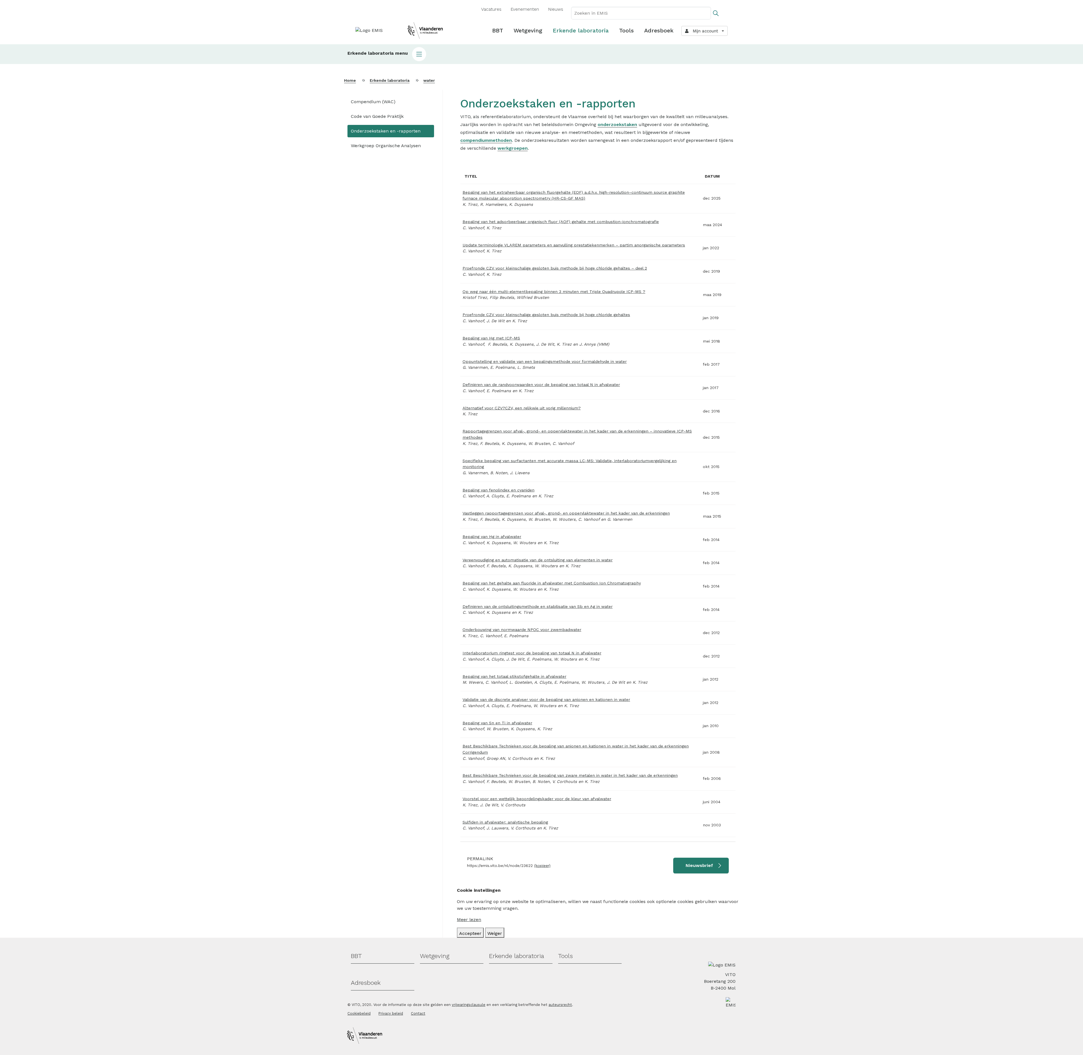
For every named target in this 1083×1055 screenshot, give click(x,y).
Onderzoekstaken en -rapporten (386, 131)
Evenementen (524, 9)
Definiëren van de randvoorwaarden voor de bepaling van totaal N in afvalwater (541, 384)
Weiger (494, 933)
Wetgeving (528, 30)
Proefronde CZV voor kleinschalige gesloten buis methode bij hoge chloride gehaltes (546, 314)
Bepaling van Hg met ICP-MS (491, 338)
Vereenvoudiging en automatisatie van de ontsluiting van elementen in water (538, 560)
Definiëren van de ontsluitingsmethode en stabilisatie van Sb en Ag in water (538, 606)
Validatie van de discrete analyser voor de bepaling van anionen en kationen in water (546, 699)
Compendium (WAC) (373, 101)
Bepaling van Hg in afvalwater (492, 536)
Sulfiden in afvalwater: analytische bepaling (505, 822)
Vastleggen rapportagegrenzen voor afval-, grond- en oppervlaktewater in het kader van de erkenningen (566, 513)
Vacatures (491, 9)
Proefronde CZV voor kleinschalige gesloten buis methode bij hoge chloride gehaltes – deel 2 (555, 268)
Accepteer (470, 933)
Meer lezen (469, 919)
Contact (418, 1013)
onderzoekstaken (617, 124)
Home (350, 80)
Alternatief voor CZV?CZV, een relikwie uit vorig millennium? (522, 408)
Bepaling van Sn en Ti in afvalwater (497, 723)
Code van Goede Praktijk (377, 116)
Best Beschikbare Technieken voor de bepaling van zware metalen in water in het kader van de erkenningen (570, 775)
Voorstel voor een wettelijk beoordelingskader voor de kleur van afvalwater (537, 798)
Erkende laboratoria (581, 30)
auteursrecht (560, 1005)
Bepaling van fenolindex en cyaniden (498, 490)
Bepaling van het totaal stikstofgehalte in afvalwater (514, 676)
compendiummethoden (486, 140)
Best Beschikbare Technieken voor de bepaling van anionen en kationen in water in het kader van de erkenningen (576, 746)
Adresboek (658, 30)
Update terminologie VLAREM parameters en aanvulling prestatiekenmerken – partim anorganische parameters (574, 245)
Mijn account (704, 31)
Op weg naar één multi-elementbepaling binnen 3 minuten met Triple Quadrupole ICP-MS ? (554, 291)
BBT (497, 30)
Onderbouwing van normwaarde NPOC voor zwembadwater (522, 629)
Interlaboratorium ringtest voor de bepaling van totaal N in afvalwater (532, 653)
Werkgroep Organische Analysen (386, 145)
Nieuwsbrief (699, 865)
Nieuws (555, 9)
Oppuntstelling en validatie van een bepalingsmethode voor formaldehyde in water (545, 361)
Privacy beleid (390, 1013)
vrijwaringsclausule (468, 1005)
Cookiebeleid (359, 1013)
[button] (541, 54)
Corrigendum (475, 752)
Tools (626, 30)
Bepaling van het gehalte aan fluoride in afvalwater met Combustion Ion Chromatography (552, 583)
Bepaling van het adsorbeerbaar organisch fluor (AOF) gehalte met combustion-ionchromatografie (561, 221)
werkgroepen (513, 148)
